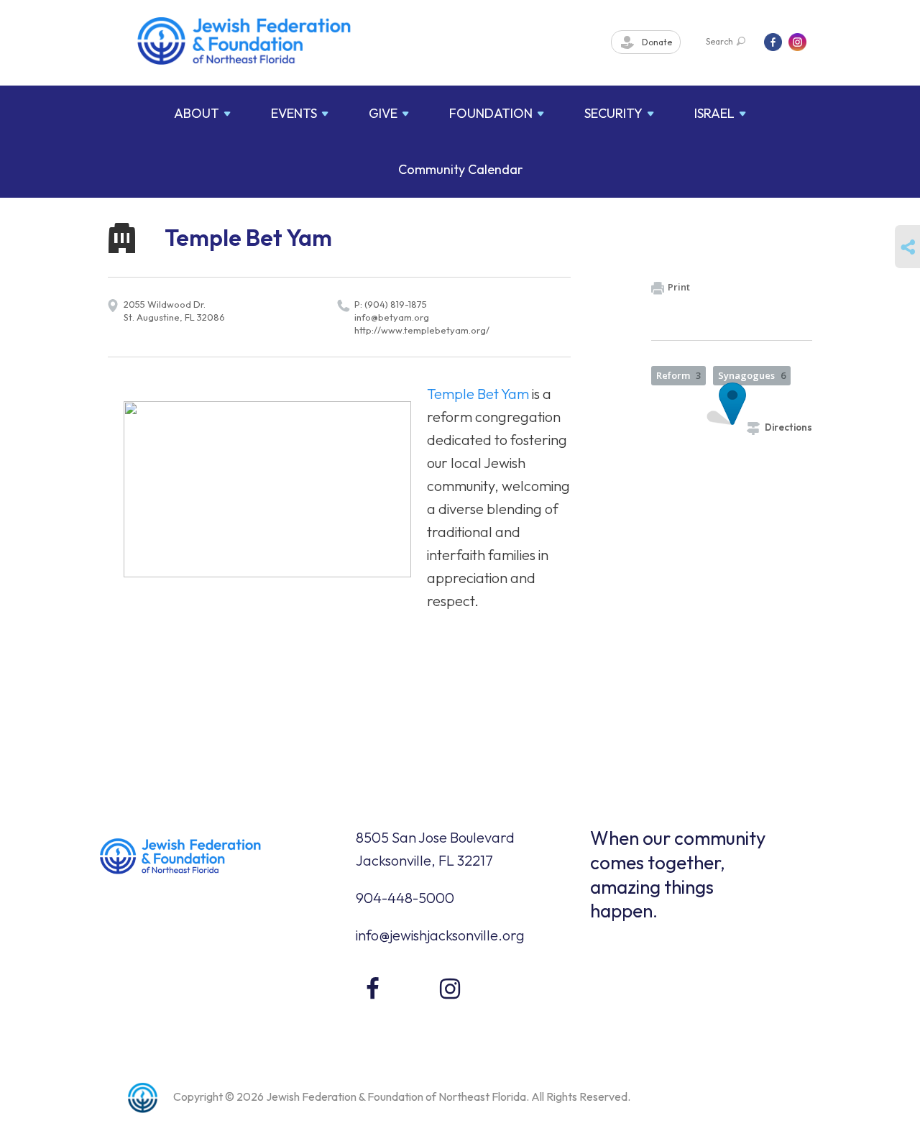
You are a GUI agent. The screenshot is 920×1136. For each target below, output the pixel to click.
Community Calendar (460, 169)
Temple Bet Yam (478, 394)
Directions (788, 427)
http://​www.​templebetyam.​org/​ (421, 330)
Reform (678, 375)
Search (719, 41)
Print (679, 286)
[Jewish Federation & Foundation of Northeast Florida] (244, 41)
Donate (656, 42)
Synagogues (752, 375)
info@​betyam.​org (391, 317)
